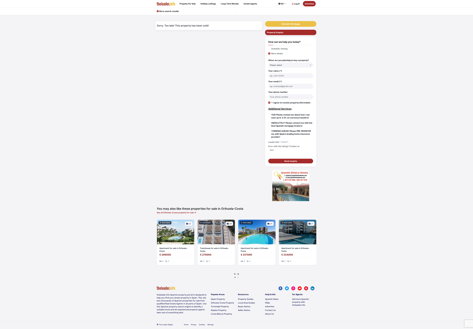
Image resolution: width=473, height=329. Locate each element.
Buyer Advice (244, 306)
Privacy (193, 325)
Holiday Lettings (208, 3)
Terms (186, 325)
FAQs (267, 303)
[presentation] (235, 274)
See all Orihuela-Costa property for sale (175, 212)
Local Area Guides (246, 303)
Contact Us (270, 310)
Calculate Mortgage (290, 24)
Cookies (202, 325)
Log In (297, 3)
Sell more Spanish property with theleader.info (300, 302)
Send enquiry (290, 161)
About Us (269, 314)
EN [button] (282, 3)
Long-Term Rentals (230, 3)
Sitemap (210, 325)
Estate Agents (250, 3)
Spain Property (218, 299)
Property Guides (245, 299)
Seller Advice (244, 310)
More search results (169, 11)
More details (277, 53)
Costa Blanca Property (221, 314)
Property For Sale (188, 3)
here (272, 150)
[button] (235, 277)
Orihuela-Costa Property (222, 303)
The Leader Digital (166, 325)
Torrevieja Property (220, 306)
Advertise (309, 3)
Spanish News (272, 299)
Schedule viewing (279, 48)
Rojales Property (218, 310)
